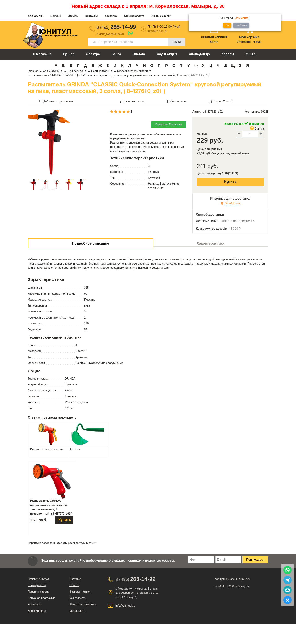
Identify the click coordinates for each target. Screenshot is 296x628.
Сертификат (178, 101)
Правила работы (38, 591)
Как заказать (77, 598)
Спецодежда (199, 54)
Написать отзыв (133, 101)
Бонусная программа (41, 598)
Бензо (116, 54)
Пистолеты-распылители (69, 542)
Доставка (111, 16)
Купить (230, 182)
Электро (93, 54)
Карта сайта (77, 610)
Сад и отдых (167, 54)
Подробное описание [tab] (90, 243)
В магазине (42, 54)
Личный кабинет (214, 37)
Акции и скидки (161, 16)
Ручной (68, 54)
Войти (214, 41)
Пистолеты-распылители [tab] (46, 449)
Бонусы (55, 16)
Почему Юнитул (38, 578)
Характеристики (211, 243)
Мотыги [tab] (75, 449)
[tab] (47, 434)
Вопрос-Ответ (223, 101)
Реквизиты (34, 604)
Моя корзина (249, 37)
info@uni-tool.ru (157, 31)
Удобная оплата (134, 16)
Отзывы (73, 16)
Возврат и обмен (80, 591)
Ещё (251, 54)
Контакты (91, 16)
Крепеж (227, 54)
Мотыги (91, 542)
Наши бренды (37, 610)
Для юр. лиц (35, 16)
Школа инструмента (82, 604)
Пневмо (139, 54)
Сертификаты (37, 585)
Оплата (74, 585)
